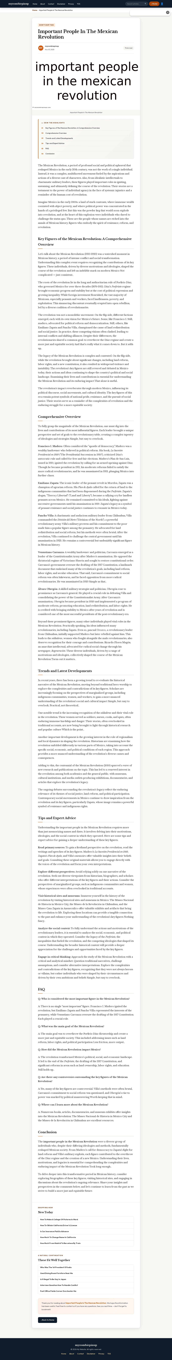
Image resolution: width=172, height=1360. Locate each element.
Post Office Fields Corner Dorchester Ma (58, 1291)
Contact (51, 4)
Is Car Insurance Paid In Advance (54, 1231)
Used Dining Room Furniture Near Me (56, 1273)
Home (35, 4)
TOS (78, 4)
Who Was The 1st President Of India (56, 1267)
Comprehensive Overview (56, 133)
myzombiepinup (18, 3)
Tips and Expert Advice (54, 143)
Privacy (71, 4)
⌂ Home (154, 4)
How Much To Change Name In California (58, 1237)
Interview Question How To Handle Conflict (59, 1285)
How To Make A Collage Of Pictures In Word (59, 1219)
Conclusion (50, 153)
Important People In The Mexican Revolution (86, 1303)
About (42, 4)
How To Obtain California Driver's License (58, 1225)
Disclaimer (61, 4)
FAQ (47, 148)
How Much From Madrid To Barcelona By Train (60, 1243)
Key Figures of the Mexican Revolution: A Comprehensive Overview (72, 128)
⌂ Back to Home (47, 1320)
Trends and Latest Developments (59, 138)
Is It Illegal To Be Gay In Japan (53, 1279)
